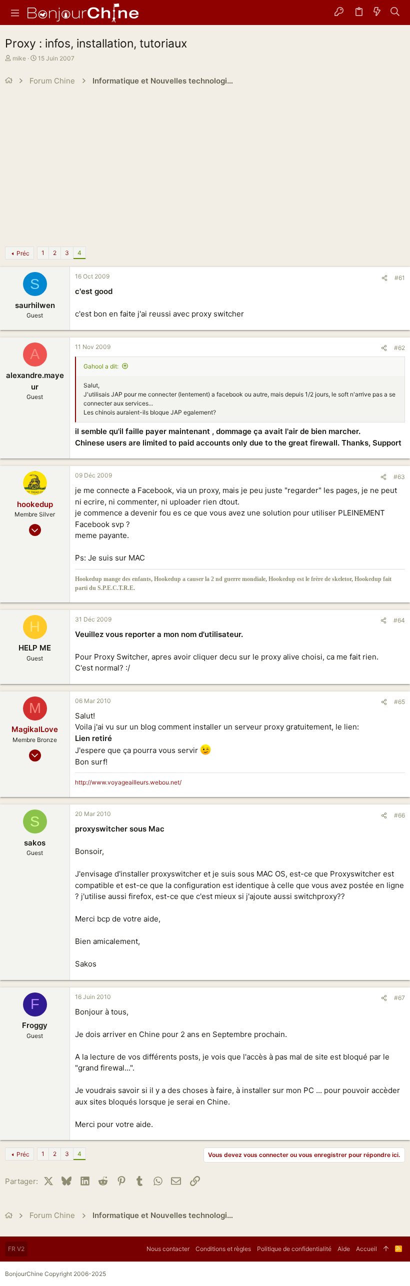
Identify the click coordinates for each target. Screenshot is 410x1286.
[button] (15, 13)
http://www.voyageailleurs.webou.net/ (128, 782)
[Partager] (384, 278)
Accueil (366, 1248)
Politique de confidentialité (294, 1248)
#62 (399, 348)
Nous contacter (168, 1248)
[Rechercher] (395, 13)
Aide (344, 1248)
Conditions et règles (223, 1248)
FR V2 (16, 1248)
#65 (399, 702)
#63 (399, 476)
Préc (23, 253)
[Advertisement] (205, 166)
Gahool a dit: (101, 366)
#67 (399, 998)
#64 (399, 620)
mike (19, 58)
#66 (399, 815)
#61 (399, 278)
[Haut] (386, 1249)
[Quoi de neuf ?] (377, 13)
